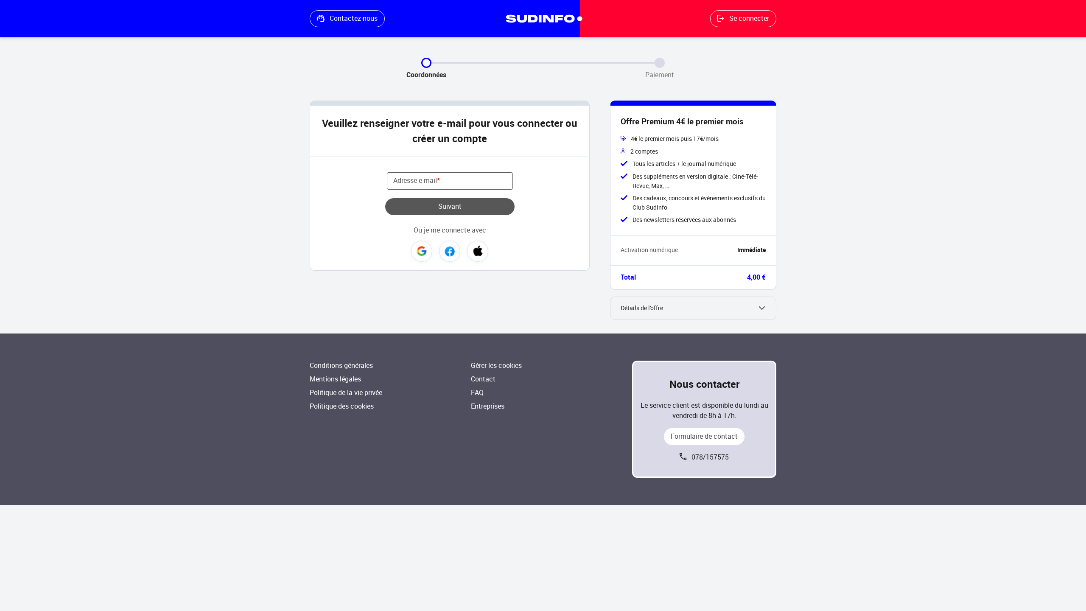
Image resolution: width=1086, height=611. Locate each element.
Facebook (449, 251)
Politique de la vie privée (346, 393)
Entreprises (487, 406)
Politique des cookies (342, 406)
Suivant (450, 206)
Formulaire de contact (704, 436)
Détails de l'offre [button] (642, 308)
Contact (483, 379)
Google (421, 251)
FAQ (477, 393)
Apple (477, 251)
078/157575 (710, 457)
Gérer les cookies (496, 366)
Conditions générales (341, 366)
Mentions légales (335, 379)
